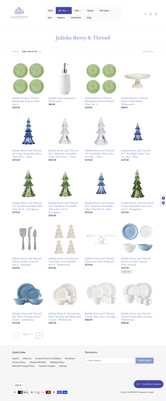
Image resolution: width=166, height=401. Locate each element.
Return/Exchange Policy (23, 366)
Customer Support (47, 366)
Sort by (15, 52)
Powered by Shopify (146, 392)
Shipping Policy (57, 362)
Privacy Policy (18, 362)
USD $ (18, 385)
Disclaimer (70, 358)
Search (15, 358)
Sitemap (63, 366)
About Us (27, 358)
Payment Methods (37, 362)
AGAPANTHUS (132, 392)
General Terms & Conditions (48, 358)
